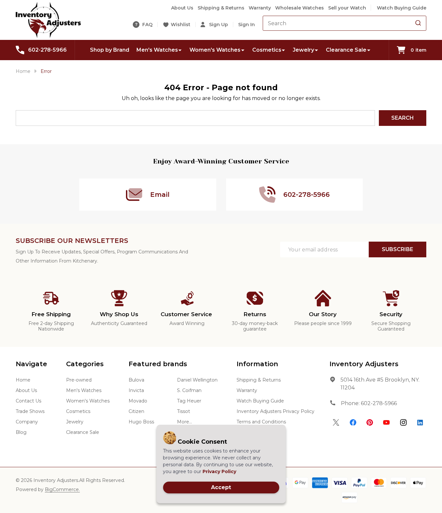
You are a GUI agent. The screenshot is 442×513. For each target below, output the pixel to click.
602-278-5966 (379, 403)
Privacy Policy (219, 471)
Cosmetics (266, 50)
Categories (85, 364)
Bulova (136, 380)
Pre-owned (79, 380)
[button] (336, 422)
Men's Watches (157, 50)
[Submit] (418, 23)
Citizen (136, 411)
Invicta (136, 390)
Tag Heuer (189, 401)
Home (23, 71)
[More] (180, 50)
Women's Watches (214, 50)
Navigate (31, 364)
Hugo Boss (141, 422)
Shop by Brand (109, 50)
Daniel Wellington (197, 380)
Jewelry (303, 50)
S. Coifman (189, 390)
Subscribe (397, 249)
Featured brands (158, 364)
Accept (221, 487)
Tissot (183, 411)
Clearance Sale (346, 50)
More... (184, 422)
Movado (138, 401)
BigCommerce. (62, 489)
